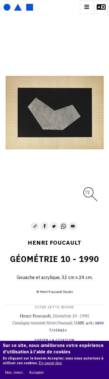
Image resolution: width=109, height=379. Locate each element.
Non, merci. (14, 372)
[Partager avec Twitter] (54, 226)
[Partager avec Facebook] (44, 226)
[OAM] (18, 7)
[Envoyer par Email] (73, 226)
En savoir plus (50, 363)
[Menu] (86, 7)
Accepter (36, 372)
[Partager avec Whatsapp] (63, 226)
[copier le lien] (35, 226)
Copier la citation (55, 340)
